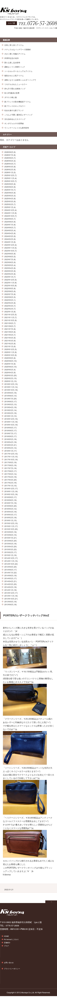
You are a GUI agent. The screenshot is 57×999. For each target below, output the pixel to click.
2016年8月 (8, 500)
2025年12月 (9, 175)
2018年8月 (8, 430)
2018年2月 (8, 448)
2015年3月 (8, 549)
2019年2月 (8, 413)
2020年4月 (8, 372)
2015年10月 (9, 529)
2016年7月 (8, 503)
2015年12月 (9, 523)
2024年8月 (8, 221)
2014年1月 (8, 590)
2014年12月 (9, 558)
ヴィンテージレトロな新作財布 (16, 127)
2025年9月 (8, 184)
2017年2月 (8, 482)
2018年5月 (8, 439)
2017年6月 (8, 471)
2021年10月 (9, 320)
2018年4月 (8, 442)
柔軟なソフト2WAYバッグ (14, 67)
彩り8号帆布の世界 (11, 93)
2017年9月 (8, 462)
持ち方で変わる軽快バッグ (14, 88)
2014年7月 (8, 572)
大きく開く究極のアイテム (14, 53)
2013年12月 (9, 593)
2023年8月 (8, 256)
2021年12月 (9, 314)
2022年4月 (8, 303)
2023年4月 (8, 268)
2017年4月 (8, 477)
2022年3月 (8, 305)
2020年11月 (9, 352)
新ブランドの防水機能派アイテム (17, 101)
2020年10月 (9, 355)
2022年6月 (8, 297)
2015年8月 (8, 535)
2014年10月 (9, 564)
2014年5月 (8, 578)
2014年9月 (8, 566)
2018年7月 (8, 433)
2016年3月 (8, 514)
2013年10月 (9, 598)
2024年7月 (8, 224)
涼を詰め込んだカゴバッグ (14, 119)
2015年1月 (8, 555)
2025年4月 (8, 198)
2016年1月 (8, 520)
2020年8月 (8, 361)
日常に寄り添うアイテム (14, 45)
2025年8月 (8, 187)
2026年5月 (8, 160)
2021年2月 (8, 343)
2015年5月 (8, 543)
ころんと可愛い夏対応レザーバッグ (18, 114)
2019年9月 (8, 392)
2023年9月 (8, 253)
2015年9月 (8, 532)
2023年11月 (9, 247)
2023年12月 (9, 245)
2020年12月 (9, 349)
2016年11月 (9, 491)
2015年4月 (8, 546)
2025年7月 (8, 189)
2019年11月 (9, 387)
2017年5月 (8, 474)
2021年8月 (8, 326)
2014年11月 (9, 561)
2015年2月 (8, 552)
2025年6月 (8, 192)
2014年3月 (8, 584)
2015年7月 (8, 537)
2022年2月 (8, 308)
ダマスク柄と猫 (10, 97)
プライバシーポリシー (12, 968)
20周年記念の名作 (11, 58)
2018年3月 (8, 445)
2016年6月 (8, 506)
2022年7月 (8, 294)
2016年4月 (8, 511)
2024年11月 (9, 213)
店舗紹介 (7, 942)
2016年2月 (8, 517)
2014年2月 (8, 587)
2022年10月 (9, 285)
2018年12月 (9, 419)
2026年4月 (8, 163)
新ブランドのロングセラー (14, 106)
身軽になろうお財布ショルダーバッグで (20, 80)
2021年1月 (8, 346)
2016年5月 (8, 508)
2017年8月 (8, 465)
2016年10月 (9, 494)
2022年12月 (9, 279)
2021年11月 (9, 317)
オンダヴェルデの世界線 (14, 123)
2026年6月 (8, 158)
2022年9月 (8, 288)
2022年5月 (8, 300)
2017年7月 (8, 468)
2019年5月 (8, 404)
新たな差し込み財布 (12, 62)
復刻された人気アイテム (14, 75)
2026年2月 (8, 169)
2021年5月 (8, 334)
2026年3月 (8, 166)
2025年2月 (8, 204)
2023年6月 (8, 262)
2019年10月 (9, 390)
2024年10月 (9, 216)
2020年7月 (8, 363)
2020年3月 (8, 375)
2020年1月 (8, 381)
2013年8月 (8, 604)
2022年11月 (9, 282)
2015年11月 (9, 526)
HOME (6, 936)
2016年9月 (8, 497)
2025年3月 (8, 201)
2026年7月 (8, 155)
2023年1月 (8, 276)
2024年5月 (8, 230)
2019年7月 (8, 398)
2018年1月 (8, 450)
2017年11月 (9, 456)
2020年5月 (8, 369)
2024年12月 (9, 210)
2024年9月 (8, 218)
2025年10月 (9, 181)
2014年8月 (8, 569)
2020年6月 (8, 366)
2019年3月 (8, 410)
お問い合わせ (9, 962)
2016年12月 (9, 488)
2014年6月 (8, 575)
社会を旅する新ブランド (14, 110)
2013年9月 (8, 601)
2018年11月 (9, 421)
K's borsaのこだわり (11, 939)
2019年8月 (8, 395)
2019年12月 (9, 384)
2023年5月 (8, 265)
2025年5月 (8, 195)
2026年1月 (8, 172)
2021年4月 (8, 337)
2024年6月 (8, 227)
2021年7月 (8, 329)
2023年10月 (9, 250)
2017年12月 (9, 453)
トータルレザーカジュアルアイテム (18, 71)
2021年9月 (8, 323)
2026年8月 (8, 152)
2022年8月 (8, 291)
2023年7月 (8, 259)
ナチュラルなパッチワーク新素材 (17, 49)
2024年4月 (8, 233)
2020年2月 (8, 378)
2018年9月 (8, 427)
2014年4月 (8, 581)
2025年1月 (8, 207)
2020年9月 (8, 358)
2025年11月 (9, 178)
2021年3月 (8, 340)
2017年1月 (8, 485)
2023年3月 (8, 271)
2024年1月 (8, 242)
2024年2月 (8, 239)
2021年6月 (8, 332)
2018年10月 (9, 424)
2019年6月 (8, 401)
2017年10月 (9, 459)
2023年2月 (8, 274)
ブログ (6, 945)
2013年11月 (9, 595)
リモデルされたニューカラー (15, 84)
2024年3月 (8, 236)
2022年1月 (8, 311)
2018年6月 (8, 436)
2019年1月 (8, 416)
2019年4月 (8, 407)
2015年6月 (8, 540)
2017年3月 (8, 479)
